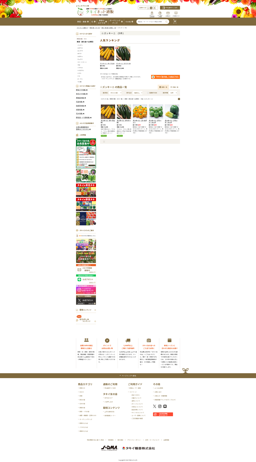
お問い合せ (158, 392)
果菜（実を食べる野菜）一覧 (109, 28)
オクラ (79, 53)
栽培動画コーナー (110, 416)
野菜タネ (82, 388)
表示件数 (165, 93)
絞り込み (129, 93)
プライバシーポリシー (134, 440)
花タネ (82, 392)
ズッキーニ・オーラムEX (107, 63)
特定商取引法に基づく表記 (95, 440)
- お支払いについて (137, 407)
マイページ (133, 392)
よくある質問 (158, 388)
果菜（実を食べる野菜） (85, 42)
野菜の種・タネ (82, 39)
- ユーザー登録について (138, 415)
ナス (79, 76)
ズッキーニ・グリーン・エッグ (155, 121)
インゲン (80, 45)
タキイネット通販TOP (82, 28)
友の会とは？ (108, 398)
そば (79, 65)
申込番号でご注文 (110, 388)
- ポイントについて (137, 404)
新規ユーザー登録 (135, 388)
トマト (79, 73)
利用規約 (111, 440)
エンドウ (80, 51)
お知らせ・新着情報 (160, 396)
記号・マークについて (152, 440)
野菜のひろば (84, 423)
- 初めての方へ (135, 395)
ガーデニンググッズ (86, 419)
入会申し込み (108, 402)
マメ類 (79, 82)
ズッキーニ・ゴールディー (140, 121)
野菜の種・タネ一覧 (95, 28)
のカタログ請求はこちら (87, 236)
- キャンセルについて (137, 413)
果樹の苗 (82, 408)
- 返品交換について (137, 410)
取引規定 (120, 440)
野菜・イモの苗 (84, 412)
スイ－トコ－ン (82, 62)
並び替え (105, 93)
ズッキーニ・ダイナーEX (123, 63)
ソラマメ (80, 68)
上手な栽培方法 (109, 412)
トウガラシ (81, 70)
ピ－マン (80, 79)
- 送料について (135, 401)
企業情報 (166, 440)
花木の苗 (82, 404)
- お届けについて (136, 398)
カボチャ (80, 56)
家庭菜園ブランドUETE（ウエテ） (165, 400)
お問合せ (168, 16)
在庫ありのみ (153, 93)
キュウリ (80, 59)
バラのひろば (84, 427)
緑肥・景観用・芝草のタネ (88, 415)
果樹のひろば (84, 431)
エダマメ (80, 48)
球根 (81, 396)
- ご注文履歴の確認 (137, 418)
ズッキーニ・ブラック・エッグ (171, 121)
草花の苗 (82, 400)
